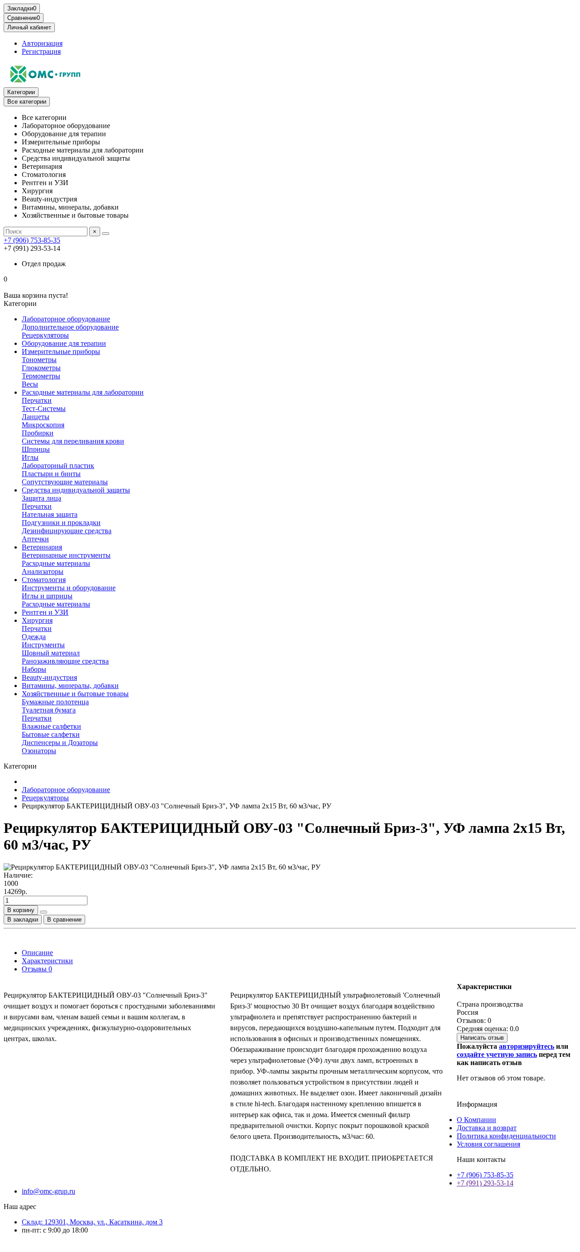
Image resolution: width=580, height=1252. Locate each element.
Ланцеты (35, 417)
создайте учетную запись (497, 1054)
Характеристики (47, 961)
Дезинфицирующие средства (66, 531)
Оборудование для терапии (64, 343)
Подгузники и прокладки (61, 522)
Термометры (41, 376)
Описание (37, 952)
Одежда (34, 636)
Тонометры (39, 359)
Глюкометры (41, 368)
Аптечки (35, 539)
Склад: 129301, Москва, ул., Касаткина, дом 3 (92, 1222)
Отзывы (37, 969)
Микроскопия (43, 425)
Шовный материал (51, 653)
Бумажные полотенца (55, 702)
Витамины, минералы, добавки (70, 685)
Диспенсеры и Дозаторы (60, 742)
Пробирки (37, 433)
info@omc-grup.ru (48, 1191)
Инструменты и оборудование (69, 588)
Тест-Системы (44, 408)
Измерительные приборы (61, 351)
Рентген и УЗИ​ (45, 612)
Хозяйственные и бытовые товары (75, 694)
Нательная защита (49, 514)
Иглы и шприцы (47, 596)
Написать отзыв (482, 1037)
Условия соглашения (488, 1144)
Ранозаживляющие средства (65, 661)
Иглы (30, 457)
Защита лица (41, 498)
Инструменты (43, 645)
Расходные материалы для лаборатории (83, 392)
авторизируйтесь (526, 1046)
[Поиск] (105, 233)
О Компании (476, 1119)
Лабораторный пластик (58, 465)
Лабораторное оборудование (66, 319)
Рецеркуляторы (45, 335)
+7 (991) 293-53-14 (485, 1183)
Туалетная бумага (49, 710)
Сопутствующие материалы (65, 482)
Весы (30, 384)
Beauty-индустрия (49, 677)
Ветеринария (42, 547)
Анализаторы (42, 571)
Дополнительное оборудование (70, 327)
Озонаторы (39, 751)
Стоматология (44, 579)
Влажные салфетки (51, 726)
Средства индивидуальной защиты (76, 490)
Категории (21, 92)
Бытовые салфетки (51, 734)
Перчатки (37, 400)
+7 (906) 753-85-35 (32, 240)
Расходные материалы (56, 563)
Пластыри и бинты (51, 474)
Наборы (34, 669)
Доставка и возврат (487, 1128)
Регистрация (41, 51)
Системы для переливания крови (73, 441)
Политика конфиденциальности (506, 1136)
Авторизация (42, 43)
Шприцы (36, 449)
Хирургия (37, 620)
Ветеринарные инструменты (66, 555)
